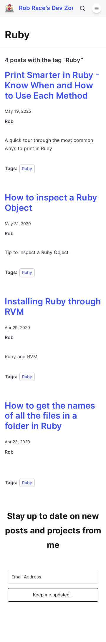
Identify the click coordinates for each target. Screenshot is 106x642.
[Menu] (96, 8)
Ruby (27, 168)
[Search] (82, 8)
